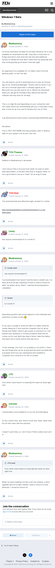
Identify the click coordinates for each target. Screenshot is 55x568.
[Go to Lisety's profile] (4, 232)
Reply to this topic (27, 34)
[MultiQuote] (4, 142)
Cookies (45, 561)
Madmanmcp (9, 24)
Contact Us (35, 561)
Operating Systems (24, 26)
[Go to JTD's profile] (4, 375)
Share (13, 535)
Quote (10, 142)
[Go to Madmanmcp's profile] (4, 45)
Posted (18, 46)
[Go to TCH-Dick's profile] (4, 194)
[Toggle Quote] (6, 268)
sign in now (7, 512)
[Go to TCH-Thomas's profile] (4, 153)
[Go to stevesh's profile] (4, 405)
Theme (9, 561)
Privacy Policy (22, 561)
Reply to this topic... (15, 522)
